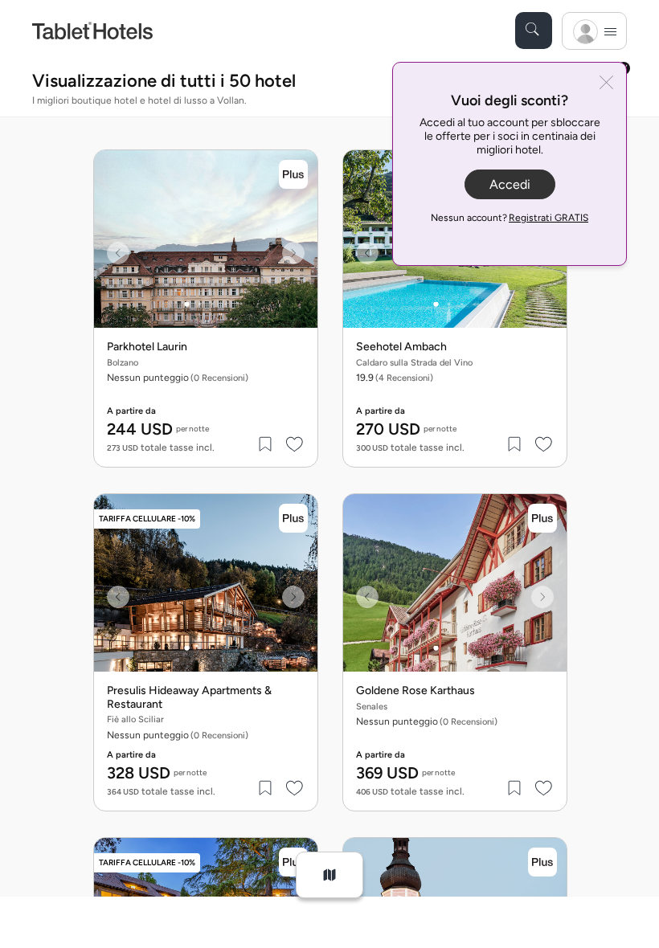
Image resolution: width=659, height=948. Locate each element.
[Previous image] (118, 253)
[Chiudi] (606, 84)
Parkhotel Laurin (147, 347)
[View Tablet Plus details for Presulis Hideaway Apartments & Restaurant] (293, 518)
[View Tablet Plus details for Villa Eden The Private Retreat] (293, 862)
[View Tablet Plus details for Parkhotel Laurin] (293, 174)
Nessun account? (509, 217)
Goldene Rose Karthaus (415, 690)
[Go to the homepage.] (92, 30)
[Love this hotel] (295, 444)
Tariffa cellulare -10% (147, 518)
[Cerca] (533, 30)
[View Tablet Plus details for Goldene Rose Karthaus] (542, 518)
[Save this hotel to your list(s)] (266, 444)
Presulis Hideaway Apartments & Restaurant (189, 697)
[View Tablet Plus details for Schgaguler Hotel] (542, 862)
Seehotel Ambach (401, 347)
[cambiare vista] (329, 875)
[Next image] (293, 253)
